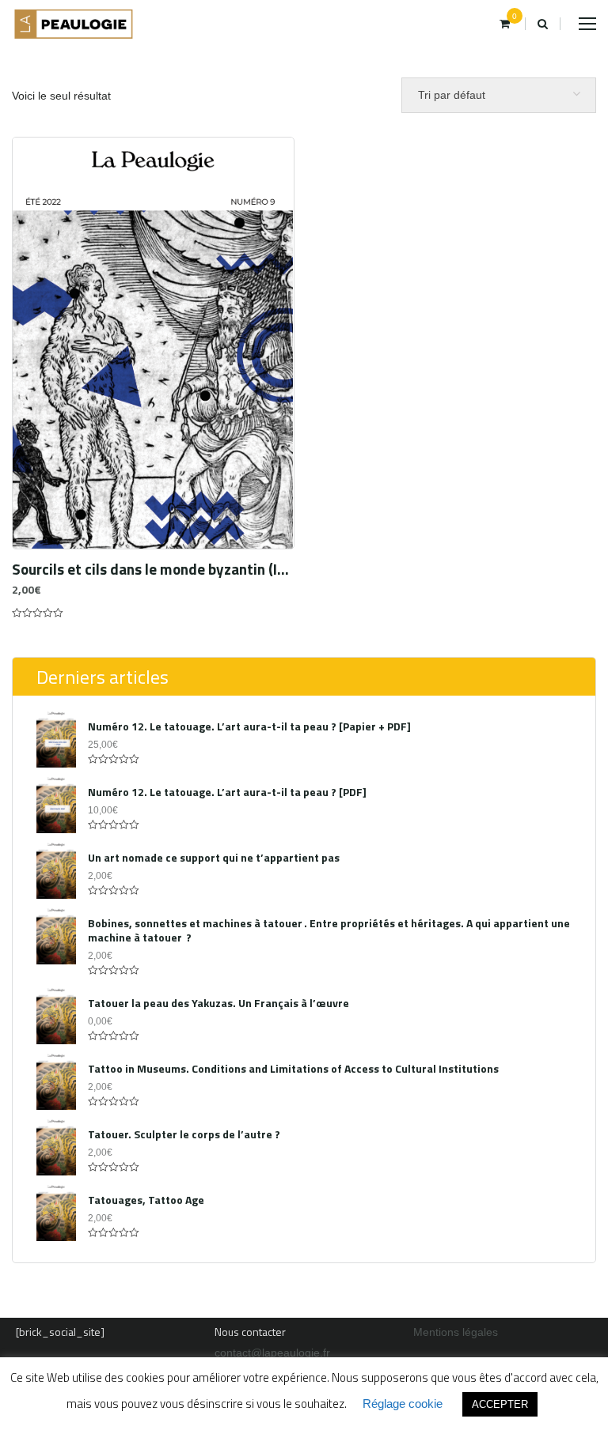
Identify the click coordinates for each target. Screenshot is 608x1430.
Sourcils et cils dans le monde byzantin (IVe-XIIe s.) (153, 569)
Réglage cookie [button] (403, 1403)
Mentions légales (455, 1332)
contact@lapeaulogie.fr (272, 1352)
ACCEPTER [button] (500, 1404)
